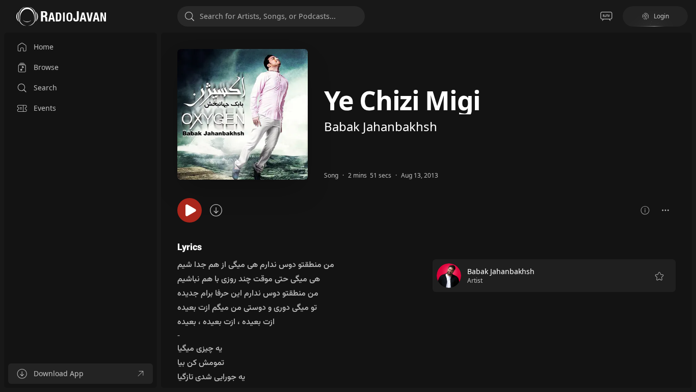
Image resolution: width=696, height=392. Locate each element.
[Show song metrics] (645, 210)
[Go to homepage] (61, 16)
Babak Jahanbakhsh (380, 126)
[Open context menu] (665, 210)
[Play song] (189, 210)
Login (661, 16)
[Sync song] (216, 210)
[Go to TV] (606, 16)
